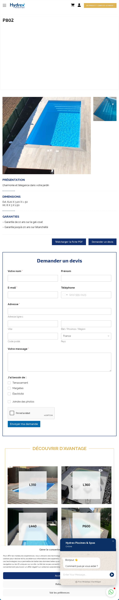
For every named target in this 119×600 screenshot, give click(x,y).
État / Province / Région (73, 329)
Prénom (66, 271)
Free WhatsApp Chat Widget (89, 582)
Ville (10, 329)
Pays (63, 341)
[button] (113, 541)
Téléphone (68, 287)
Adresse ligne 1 (15, 316)
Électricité (18, 393)
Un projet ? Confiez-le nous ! (100, 5)
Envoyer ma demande (24, 424)
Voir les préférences (59, 592)
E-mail (12, 287)
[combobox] (64, 294)
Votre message (18, 348)
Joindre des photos (23, 401)
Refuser (59, 584)
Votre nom (15, 271)
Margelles (18, 388)
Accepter (59, 575)
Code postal (14, 341)
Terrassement (20, 382)
